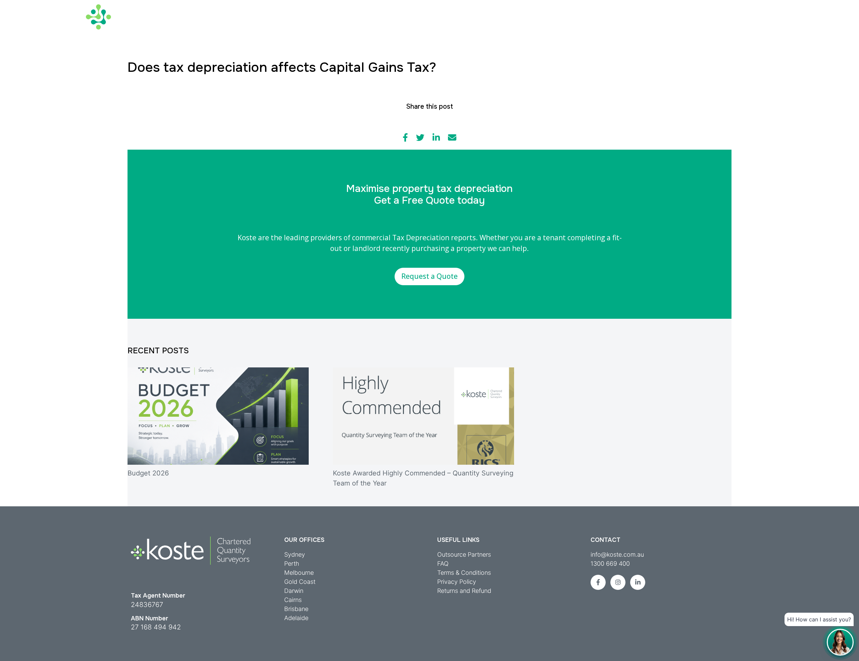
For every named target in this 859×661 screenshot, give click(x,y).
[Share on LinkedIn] (436, 138)
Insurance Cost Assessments (377, 23)
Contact (760, 7)
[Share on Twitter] (420, 138)
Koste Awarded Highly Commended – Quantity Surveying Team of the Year (423, 478)
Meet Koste (710, 7)
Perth (291, 563)
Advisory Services (285, 23)
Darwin (293, 590)
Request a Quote (429, 276)
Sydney (294, 554)
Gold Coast (299, 581)
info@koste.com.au (617, 554)
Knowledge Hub (466, 23)
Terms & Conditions (464, 572)
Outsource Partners (464, 554)
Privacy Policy (456, 581)
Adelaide (296, 617)
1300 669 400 (610, 563)
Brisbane (296, 608)
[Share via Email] (452, 138)
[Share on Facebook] (405, 138)
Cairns (293, 599)
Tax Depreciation (209, 23)
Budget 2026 (148, 473)
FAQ (443, 563)
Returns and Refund (464, 590)
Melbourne (299, 572)
